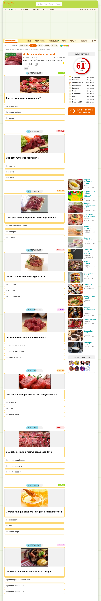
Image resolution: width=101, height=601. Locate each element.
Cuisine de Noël (90, 319)
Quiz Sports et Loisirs (22, 49)
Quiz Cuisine (34, 49)
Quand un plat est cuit (15, 592)
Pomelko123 (77, 102)
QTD (74, 99)
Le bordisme (11, 285)
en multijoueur (48, 9)
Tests (40, 41)
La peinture (10, 238)
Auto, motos (24, 45)
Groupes (84, 41)
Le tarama (10, 166)
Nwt (85, 199)
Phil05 (74, 96)
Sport (47, 45)
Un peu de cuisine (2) (87, 227)
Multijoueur (53, 41)
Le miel (9, 526)
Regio (74, 91)
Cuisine (33, 45)
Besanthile (61, 57)
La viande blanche (13, 403)
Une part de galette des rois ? (89, 309)
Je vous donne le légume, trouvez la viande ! (89, 194)
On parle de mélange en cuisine (88, 181)
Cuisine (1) (88, 284)
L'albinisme (10, 291)
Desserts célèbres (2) (88, 239)
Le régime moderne (14, 466)
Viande (26, 68)
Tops (64, 41)
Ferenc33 (75, 88)
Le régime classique (14, 472)
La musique (11, 232)
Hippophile (76, 94)
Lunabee (75, 80)
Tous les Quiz (10, 41)
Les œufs (10, 172)
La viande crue (12, 106)
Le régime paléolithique (15, 460)
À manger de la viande (15, 351)
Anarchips (76, 77)
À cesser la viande (13, 357)
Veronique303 (77, 82)
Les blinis (10, 178)
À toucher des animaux (15, 346)
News (29, 41)
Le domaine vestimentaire (16, 226)
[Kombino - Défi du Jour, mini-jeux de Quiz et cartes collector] (64, 45)
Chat (94, 41)
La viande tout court (14, 112)
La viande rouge (12, 414)
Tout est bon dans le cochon (89, 215)
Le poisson (10, 118)
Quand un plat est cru (15, 586)
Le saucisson (11, 520)
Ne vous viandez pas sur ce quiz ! (90, 205)
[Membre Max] (73, 365)
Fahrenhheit (76, 85)
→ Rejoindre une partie (87, 9)
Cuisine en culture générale (88, 251)
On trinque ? (88, 343)
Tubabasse (87, 218)
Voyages (54, 45)
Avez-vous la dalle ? (88, 274)
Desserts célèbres (87, 262)
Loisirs (40, 45)
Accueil (7, 49)
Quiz (13, 49)
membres (35, 9)
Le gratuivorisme (13, 296)
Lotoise (86, 185)
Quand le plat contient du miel (18, 580)
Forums (73, 41)
